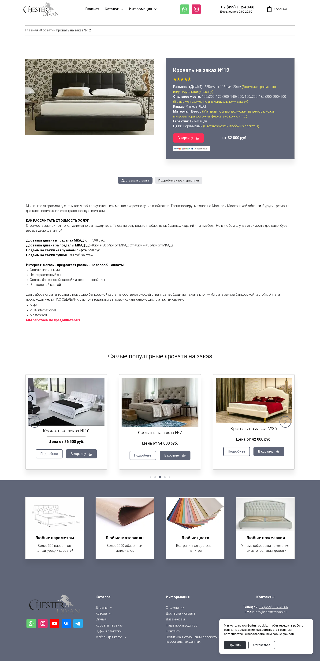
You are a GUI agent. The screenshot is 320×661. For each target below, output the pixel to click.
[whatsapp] (184, 9)
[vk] (66, 623)
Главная (31, 30)
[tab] (135, 180)
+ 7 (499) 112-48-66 (237, 7)
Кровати (47, 30)
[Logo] (41, 9)
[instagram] (196, 9)
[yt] (54, 623)
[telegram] (78, 623)
